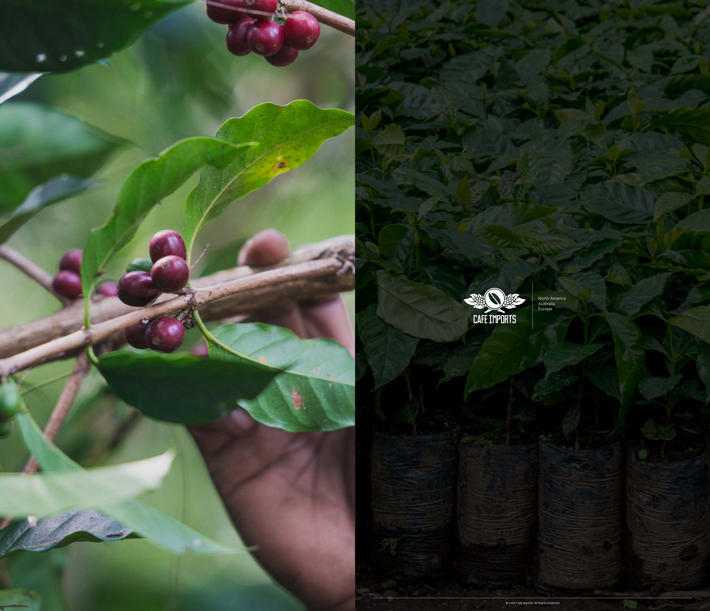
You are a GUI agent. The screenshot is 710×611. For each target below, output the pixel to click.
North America (552, 298)
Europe (545, 308)
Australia (546, 303)
